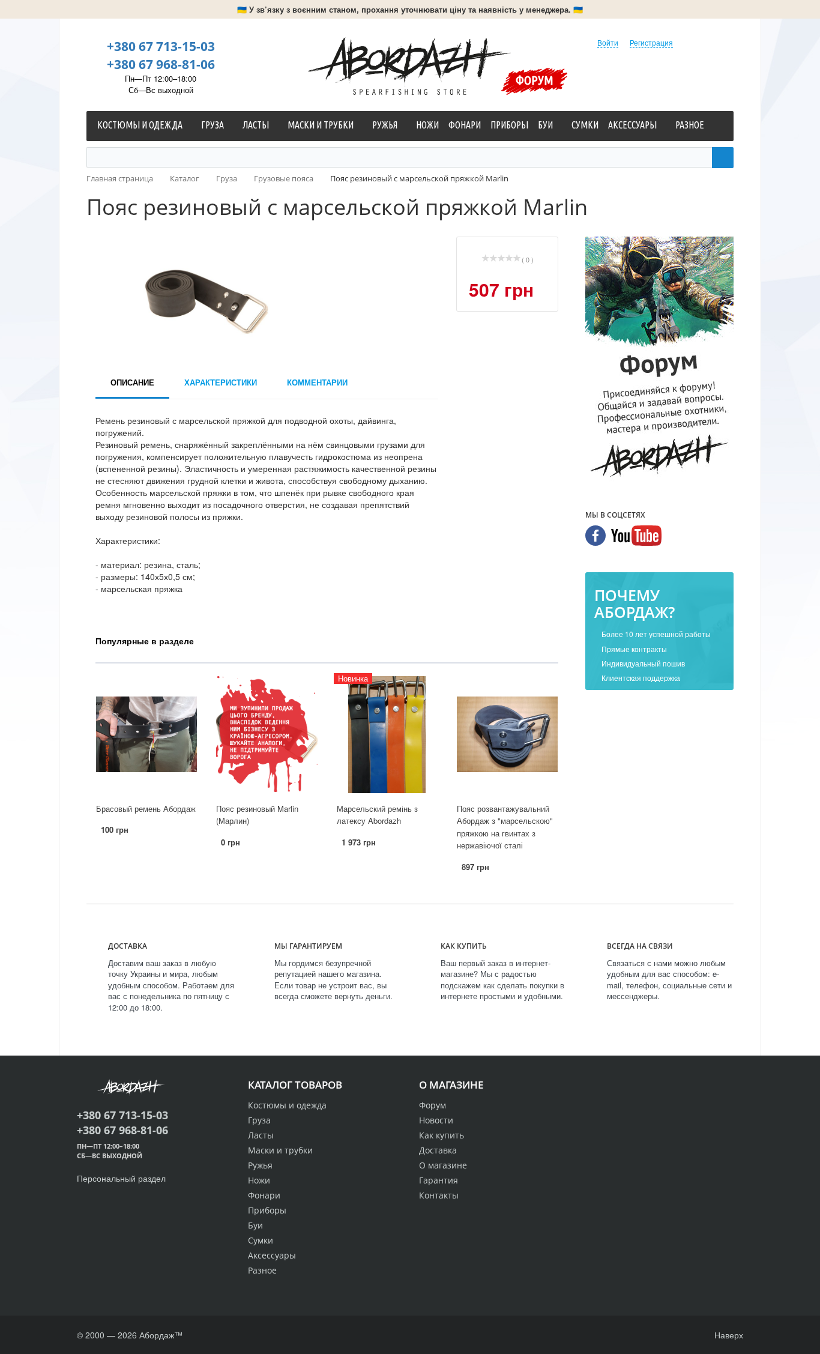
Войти (607, 42)
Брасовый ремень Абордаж (146, 808)
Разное (262, 1270)
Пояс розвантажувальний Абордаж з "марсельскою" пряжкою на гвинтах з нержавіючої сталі (505, 827)
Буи (255, 1225)
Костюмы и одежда (287, 1105)
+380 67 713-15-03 (161, 46)
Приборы (267, 1210)
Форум (534, 80)
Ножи (259, 1180)
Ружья (260, 1165)
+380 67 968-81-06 (161, 64)
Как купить (441, 1135)
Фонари (264, 1195)
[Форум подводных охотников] (659, 360)
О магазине (443, 1165)
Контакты (439, 1195)
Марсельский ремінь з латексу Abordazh (377, 815)
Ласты (261, 1135)
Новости (436, 1120)
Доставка (438, 1150)
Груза (259, 1120)
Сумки (260, 1240)
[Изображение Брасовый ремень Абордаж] (146, 734)
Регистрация (651, 42)
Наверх (727, 1335)
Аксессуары (272, 1255)
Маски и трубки (280, 1150)
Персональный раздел (121, 1178)
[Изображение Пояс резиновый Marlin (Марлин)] (266, 734)
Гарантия (438, 1180)
